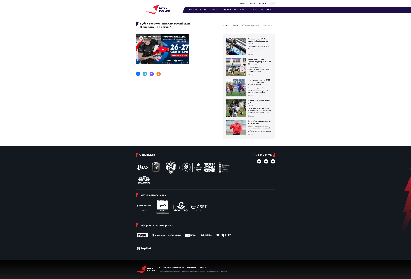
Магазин (253, 4)
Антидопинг (242, 4)
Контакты (262, 4)
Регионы (254, 10)
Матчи (203, 10)
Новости (192, 10)
